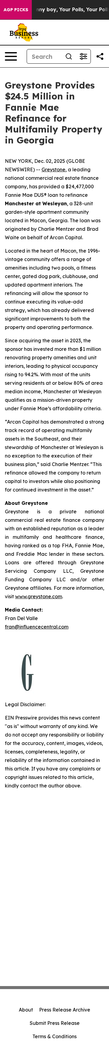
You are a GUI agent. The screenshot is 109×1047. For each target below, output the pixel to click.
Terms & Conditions (54, 1036)
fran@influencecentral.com (36, 627)
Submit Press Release (55, 1023)
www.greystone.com (38, 596)
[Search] (68, 56)
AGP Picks (16, 9)
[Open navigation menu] (11, 56)
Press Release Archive (64, 1010)
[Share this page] (100, 56)
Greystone (53, 169)
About (26, 1010)
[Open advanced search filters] (83, 56)
